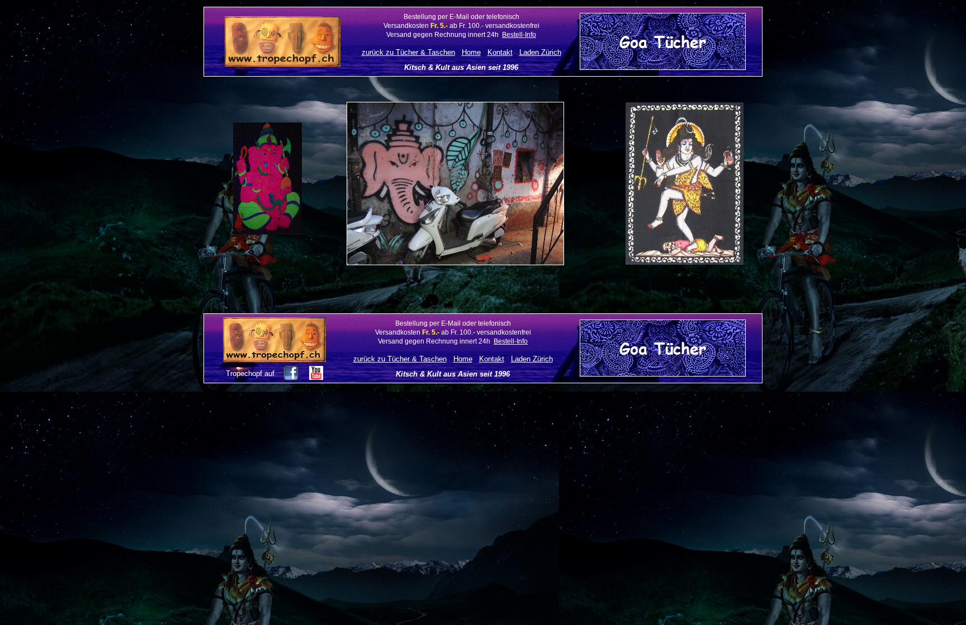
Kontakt (500, 52)
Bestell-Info (519, 35)
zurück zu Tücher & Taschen (408, 52)
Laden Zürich (540, 52)
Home (471, 52)
